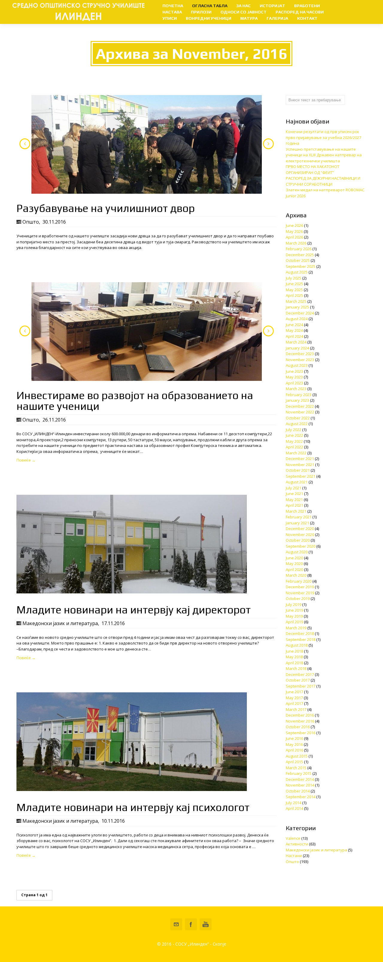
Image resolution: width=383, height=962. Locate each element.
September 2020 (300, 546)
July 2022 (293, 429)
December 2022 (300, 406)
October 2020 (298, 540)
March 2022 (296, 453)
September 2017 (300, 686)
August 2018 (297, 645)
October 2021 (298, 470)
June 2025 (294, 283)
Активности (297, 844)
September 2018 (300, 639)
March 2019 (296, 627)
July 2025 (293, 278)
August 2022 (297, 423)
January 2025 (297, 307)
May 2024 (294, 330)
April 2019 (294, 621)
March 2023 (296, 388)
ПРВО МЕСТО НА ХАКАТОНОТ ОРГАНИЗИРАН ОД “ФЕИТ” (312, 169)
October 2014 (298, 791)
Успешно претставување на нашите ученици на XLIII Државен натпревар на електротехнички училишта (324, 155)
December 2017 (300, 674)
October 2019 (298, 598)
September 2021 (300, 476)
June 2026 (294, 225)
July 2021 (293, 488)
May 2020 (294, 563)
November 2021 (300, 464)
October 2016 (298, 726)
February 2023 (298, 394)
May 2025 (294, 289)
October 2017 (298, 680)
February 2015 (298, 773)
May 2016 (294, 744)
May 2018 (294, 656)
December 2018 (300, 633)
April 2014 (294, 808)
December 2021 (300, 458)
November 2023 (300, 359)
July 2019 (293, 604)
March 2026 (296, 243)
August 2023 (297, 365)
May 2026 (294, 231)
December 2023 (300, 353)
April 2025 (294, 295)
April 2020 (294, 569)
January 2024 (297, 348)
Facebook (191, 924)
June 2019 (294, 610)
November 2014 (300, 785)
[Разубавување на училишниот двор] (146, 144)
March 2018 (296, 668)
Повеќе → (26, 460)
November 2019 (300, 592)
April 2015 (294, 761)
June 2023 (294, 371)
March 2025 (296, 301)
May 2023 (294, 377)
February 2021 (298, 517)
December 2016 (300, 715)
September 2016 (300, 732)
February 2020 (298, 581)
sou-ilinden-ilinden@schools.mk (176, 924)
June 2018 (294, 651)
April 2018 (294, 662)
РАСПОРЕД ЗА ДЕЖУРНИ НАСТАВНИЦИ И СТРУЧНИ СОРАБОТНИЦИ (323, 181)
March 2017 (296, 709)
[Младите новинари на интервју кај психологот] (131, 789)
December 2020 (300, 528)
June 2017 (294, 691)
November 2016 (300, 721)
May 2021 (294, 499)
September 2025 (300, 266)
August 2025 (297, 272)
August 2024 (297, 318)
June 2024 (294, 324)
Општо (30, 222)
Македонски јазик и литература (60, 623)
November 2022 (300, 412)
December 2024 (300, 313)
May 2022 (294, 441)
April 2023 (294, 383)
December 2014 (300, 779)
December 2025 (300, 254)
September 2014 (300, 796)
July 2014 (293, 802)
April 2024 (294, 336)
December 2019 (300, 587)
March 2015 (296, 767)
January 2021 (297, 523)
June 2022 (294, 435)
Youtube (206, 924)
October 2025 (298, 260)
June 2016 (294, 738)
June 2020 (294, 558)
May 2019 (294, 616)
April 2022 (294, 447)
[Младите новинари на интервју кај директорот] (131, 592)
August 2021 (297, 482)
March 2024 (296, 342)
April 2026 (294, 237)
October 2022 (298, 418)
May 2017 (294, 697)
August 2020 (297, 552)
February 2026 (298, 248)
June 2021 (294, 493)
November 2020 (300, 534)
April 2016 (294, 750)
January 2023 (297, 400)
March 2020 (296, 575)
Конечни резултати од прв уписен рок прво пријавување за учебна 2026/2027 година (323, 137)
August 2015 (297, 756)
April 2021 (294, 505)
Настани (294, 855)
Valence (293, 838)
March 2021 (296, 511)
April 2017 (294, 703)
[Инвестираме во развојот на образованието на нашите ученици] (146, 331)
